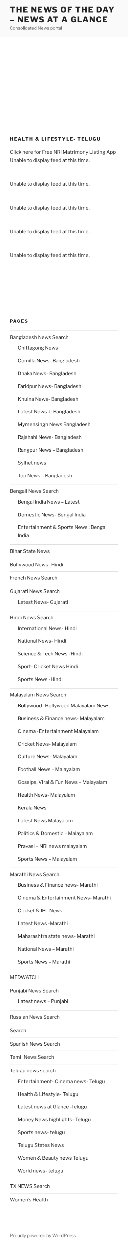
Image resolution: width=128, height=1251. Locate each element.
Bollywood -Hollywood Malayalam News (64, 706)
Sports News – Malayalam (47, 859)
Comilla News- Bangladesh (49, 361)
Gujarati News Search (35, 591)
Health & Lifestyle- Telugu (48, 1094)
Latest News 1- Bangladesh (49, 412)
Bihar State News (30, 551)
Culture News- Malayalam (47, 757)
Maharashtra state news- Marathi (56, 936)
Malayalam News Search (38, 695)
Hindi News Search (31, 618)
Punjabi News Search (34, 991)
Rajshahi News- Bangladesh (50, 437)
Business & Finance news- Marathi (58, 885)
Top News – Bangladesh (45, 476)
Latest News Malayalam (45, 821)
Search (18, 1031)
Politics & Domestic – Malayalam (55, 833)
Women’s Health (29, 1200)
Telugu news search (33, 1071)
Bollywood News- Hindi (36, 565)
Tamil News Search (32, 1057)
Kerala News (32, 808)
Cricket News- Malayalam (47, 744)
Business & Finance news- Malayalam (61, 718)
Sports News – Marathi (44, 962)
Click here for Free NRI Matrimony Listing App (63, 152)
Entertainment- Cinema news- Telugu (61, 1081)
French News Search (33, 578)
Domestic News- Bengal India (52, 515)
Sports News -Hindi (40, 679)
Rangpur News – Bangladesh (50, 450)
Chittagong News (38, 348)
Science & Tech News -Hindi (50, 654)
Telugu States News (41, 1145)
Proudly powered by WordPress (43, 1235)
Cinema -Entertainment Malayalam (58, 731)
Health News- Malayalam (46, 795)
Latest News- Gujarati (43, 602)
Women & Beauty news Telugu (53, 1158)
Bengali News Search (34, 491)
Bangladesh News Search (39, 337)
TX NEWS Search (30, 1186)
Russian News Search (35, 1017)
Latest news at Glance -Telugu (52, 1107)
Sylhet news (32, 463)
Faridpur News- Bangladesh (49, 386)
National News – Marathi (46, 949)
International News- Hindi (47, 628)
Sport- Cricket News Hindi (48, 667)
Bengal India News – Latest (49, 502)
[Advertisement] (64, 80)
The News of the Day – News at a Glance (62, 14)
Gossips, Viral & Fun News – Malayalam (62, 782)
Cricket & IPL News (40, 911)
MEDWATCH (24, 977)
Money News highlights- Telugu (54, 1120)
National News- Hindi (42, 641)
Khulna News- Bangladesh (48, 399)
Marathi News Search (34, 874)
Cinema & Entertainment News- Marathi (64, 898)
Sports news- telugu (41, 1132)
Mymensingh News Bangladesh (54, 424)
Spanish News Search (35, 1044)
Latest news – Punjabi (43, 1001)
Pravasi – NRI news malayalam (52, 846)
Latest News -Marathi (43, 923)
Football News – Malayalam (49, 769)
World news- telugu (40, 1171)
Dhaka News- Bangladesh (47, 373)
